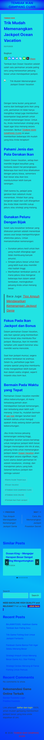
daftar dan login (25, 707)
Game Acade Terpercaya (15, 480)
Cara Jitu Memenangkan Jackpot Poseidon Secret (33, 519)
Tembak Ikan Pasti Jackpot (16, 500)
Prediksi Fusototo (11, 701)
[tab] (17, 577)
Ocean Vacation (26, 453)
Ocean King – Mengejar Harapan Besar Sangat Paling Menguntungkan (19, 557)
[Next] (37, 562)
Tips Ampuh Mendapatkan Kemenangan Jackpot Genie (10, 519)
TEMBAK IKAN (9, 18)
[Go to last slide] (7, 562)
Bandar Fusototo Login (14, 698)
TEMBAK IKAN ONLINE (14, 495)
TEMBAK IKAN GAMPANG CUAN (18, 490)
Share (32, 59)
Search (6, 591)
